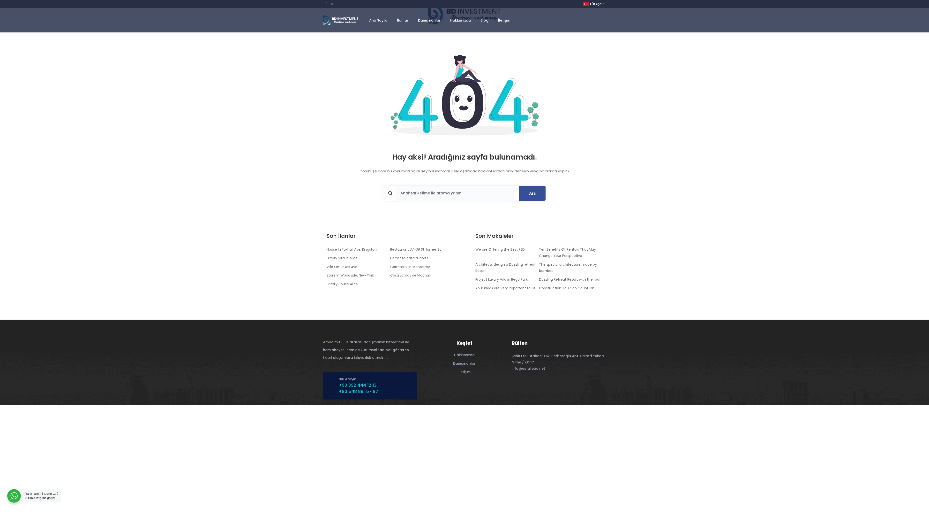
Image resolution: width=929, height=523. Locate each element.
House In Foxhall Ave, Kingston (352, 249)
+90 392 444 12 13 (357, 385)
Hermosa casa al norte (409, 258)
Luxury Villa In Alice (342, 258)
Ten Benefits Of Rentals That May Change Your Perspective (567, 252)
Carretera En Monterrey (410, 266)
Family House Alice (342, 284)
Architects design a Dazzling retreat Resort (505, 267)
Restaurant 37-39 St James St (415, 249)
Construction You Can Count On (566, 288)
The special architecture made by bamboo (568, 267)
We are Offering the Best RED (500, 249)
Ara (532, 193)
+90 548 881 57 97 (358, 391)
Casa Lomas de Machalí (410, 275)
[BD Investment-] (340, 20)
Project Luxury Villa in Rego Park (501, 279)
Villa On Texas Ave (342, 266)
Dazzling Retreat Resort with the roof (570, 279)
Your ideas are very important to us (505, 288)
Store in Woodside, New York (350, 275)
